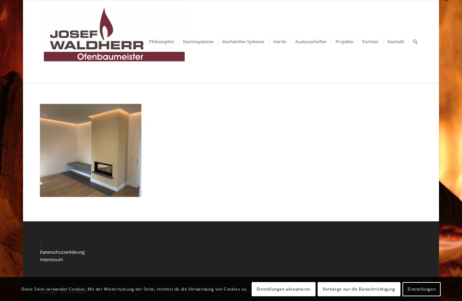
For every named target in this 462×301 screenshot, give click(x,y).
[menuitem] (161, 41)
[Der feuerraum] (113, 41)
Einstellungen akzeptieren (283, 289)
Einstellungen (422, 289)
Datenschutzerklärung (62, 252)
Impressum (51, 259)
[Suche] (415, 41)
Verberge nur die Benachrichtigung (359, 289)
